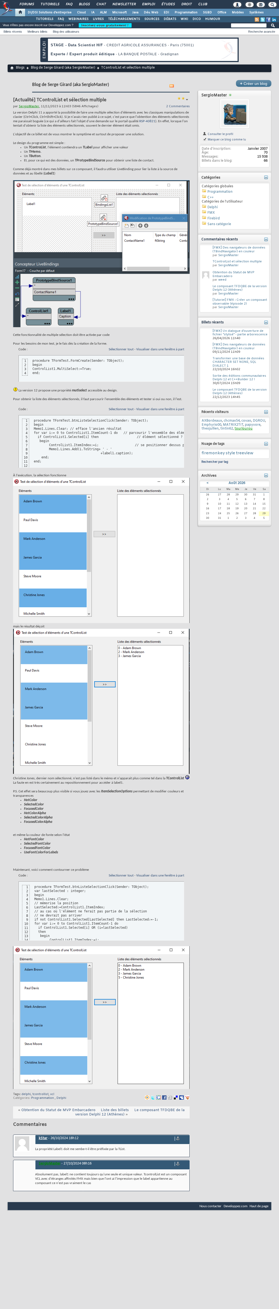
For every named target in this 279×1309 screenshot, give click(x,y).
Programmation (186, 12)
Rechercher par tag (214, 462)
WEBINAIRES (78, 19)
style (230, 453)
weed (222, 280)
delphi (26, 1094)
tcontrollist (40, 1094)
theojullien (210, 429)
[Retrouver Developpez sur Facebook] (268, 19)
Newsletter (124, 4)
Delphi (61, 1098)
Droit (186, 4)
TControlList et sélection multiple (237, 261)
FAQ (69, 4)
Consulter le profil (220, 134)
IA (93, 12)
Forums (26, 4)
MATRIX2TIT (233, 425)
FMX (211, 213)
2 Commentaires (178, 106)
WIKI (184, 19)
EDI (166, 12)
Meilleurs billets (37, 31)
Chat (101, 4)
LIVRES (98, 19)
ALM (103, 12)
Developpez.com (235, 1206)
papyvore (252, 425)
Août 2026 (237, 483)
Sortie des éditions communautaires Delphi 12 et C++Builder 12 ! (239, 378)
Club (202, 4)
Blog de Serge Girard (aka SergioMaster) (63, 68)
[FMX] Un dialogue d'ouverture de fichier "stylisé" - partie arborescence (240, 333)
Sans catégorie (219, 224)
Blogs (84, 4)
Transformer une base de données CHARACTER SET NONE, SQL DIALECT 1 (238, 362)
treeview (244, 453)
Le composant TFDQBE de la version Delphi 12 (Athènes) (240, 288)
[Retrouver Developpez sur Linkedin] (274, 19)
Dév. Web (151, 12)
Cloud (81, 12)
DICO (197, 19)
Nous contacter (210, 1206)
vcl (52, 1094)
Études (168, 4)
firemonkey (213, 453)
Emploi (148, 4)
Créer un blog (253, 83)
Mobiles (238, 12)
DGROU (259, 421)
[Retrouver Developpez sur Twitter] (262, 19)
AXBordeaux (212, 421)
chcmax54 (232, 421)
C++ (210, 197)
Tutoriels (50, 4)
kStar (43, 1138)
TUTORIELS (44, 19)
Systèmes (256, 12)
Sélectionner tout (121, 349)
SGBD (207, 12)
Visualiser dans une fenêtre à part (160, 349)
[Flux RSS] (257, 19)
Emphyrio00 (211, 425)
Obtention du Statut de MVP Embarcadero (58, 1110)
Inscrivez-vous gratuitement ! (105, 25)
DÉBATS (170, 19)
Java (135, 12)
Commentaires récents (219, 239)
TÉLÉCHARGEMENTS (124, 19)
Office (221, 12)
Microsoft (119, 12)
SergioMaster (214, 95)
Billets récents (13, 31)
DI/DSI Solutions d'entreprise (50, 12)
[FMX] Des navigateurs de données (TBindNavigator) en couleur (239, 249)
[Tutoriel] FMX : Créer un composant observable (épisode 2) (240, 302)
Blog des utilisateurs (66, 31)
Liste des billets (115, 1110)
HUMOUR (212, 19)
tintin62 (226, 429)
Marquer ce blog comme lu (226, 140)
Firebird (213, 218)
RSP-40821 (147, 121)
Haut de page (259, 1206)
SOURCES (151, 19)
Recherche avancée (261, 31)
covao (246, 421)
